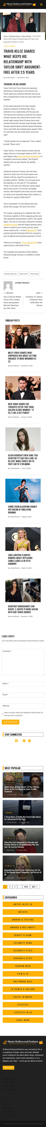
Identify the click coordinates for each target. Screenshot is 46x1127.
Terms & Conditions (10, 1115)
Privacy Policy (8, 1112)
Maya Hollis (10, 850)
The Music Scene (9, 1090)
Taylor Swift (23, 274)
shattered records (11, 225)
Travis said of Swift (29, 243)
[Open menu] (41, 4)
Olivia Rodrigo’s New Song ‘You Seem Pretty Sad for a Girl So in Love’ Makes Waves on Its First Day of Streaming (23, 460)
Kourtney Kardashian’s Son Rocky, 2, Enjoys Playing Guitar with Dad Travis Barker (23, 609)
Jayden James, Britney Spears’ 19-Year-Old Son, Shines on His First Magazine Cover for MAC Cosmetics (21, 789)
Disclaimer (7, 1108)
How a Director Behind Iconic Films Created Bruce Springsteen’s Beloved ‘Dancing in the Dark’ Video (12, 300)
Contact (6, 1104)
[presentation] (23, 337)
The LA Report (8, 1086)
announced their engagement (29, 156)
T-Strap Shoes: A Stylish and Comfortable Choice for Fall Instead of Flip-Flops (22, 818)
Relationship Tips (11, 274)
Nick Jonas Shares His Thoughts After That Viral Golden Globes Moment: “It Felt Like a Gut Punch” (21, 408)
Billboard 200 (31, 230)
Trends (9, 813)
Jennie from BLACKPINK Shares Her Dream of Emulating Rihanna (22, 509)
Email (5, 695)
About (5, 1101)
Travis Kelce (34, 274)
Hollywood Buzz (9, 1082)
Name (5, 683)
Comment (7, 651)
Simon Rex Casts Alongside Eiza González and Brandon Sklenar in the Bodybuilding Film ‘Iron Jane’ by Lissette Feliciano (21, 844)
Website (6, 706)
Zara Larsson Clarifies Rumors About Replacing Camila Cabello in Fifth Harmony (20, 559)
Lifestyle (10, 783)
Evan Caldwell (14, 366)
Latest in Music (9, 46)
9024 (26, 886)
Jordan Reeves (10, 77)
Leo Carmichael (12, 795)
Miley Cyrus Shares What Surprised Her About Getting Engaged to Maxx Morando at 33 (22, 357)
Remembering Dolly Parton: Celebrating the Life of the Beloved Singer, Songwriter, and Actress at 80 (22, 872)
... (19, 886)
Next (34, 886)
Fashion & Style (9, 1079)
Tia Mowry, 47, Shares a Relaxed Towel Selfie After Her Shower (33, 299)
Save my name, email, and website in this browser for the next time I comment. (23, 714)
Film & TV (10, 838)
